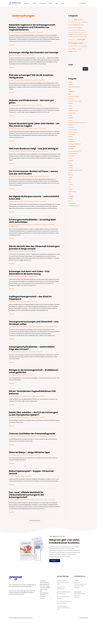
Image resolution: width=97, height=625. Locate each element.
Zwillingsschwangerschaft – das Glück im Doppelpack (30, 297)
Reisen (69, 163)
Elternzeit (79, 22)
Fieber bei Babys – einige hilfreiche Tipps (29, 452)
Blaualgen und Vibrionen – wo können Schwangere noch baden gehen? (63, 582)
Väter (69, 193)
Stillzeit (75, 46)
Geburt (80, 27)
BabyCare (80, 19)
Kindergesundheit (16, 128)
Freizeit (70, 105)
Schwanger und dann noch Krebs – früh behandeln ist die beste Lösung (29, 272)
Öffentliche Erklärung (44, 582)
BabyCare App (71, 91)
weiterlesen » (12, 44)
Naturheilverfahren (72, 153)
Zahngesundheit (72, 203)
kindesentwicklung (74, 34)
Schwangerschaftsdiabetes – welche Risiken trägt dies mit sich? (32, 348)
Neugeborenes (83, 36)
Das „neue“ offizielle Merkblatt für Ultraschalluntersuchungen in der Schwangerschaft (26, 495)
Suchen (85, 68)
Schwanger (11, 55)
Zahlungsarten (43, 594)
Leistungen (70, 139)
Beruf (69, 94)
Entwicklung (70, 24)
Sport (69, 46)
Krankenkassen (43, 580)
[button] (29, 3)
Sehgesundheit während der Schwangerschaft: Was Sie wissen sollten (63, 608)
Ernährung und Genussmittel (74, 101)
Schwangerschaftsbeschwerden (21, 80)
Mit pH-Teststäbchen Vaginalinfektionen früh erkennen (32, 392)
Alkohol (69, 19)
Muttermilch (70, 36)
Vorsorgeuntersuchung (72, 51)
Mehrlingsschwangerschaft (15, 301)
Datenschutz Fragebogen (45, 586)
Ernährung (11, 105)
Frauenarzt (70, 27)
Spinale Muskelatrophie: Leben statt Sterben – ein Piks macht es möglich (34, 124)
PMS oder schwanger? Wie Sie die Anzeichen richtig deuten (31, 76)
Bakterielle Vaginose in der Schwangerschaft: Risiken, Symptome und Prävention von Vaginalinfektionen (32, 27)
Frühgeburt (75, 27)
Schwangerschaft (75, 43)
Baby (10, 128)
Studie (81, 46)
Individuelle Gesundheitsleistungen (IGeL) (18, 176)
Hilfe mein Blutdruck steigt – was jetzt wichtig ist (33, 148)
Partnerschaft (71, 39)
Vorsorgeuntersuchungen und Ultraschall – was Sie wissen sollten (34, 323)
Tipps (73, 49)
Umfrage (70, 189)
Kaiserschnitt (84, 32)
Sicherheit (24, 32)
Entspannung (84, 22)
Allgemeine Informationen (15, 499)
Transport (70, 184)
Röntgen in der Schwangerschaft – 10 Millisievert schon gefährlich (33, 371)
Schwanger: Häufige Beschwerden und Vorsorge (33, 52)
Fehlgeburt (82, 24)
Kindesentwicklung (13, 201)
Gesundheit (78, 30)
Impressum (42, 598)
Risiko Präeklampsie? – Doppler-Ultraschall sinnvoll (31, 472)
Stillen (72, 46)
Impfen (73, 32)
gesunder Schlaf (71, 113)
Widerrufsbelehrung (44, 592)
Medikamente (23, 151)
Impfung (75, 32)
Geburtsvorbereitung (14, 326)
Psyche (75, 39)
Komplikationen (18, 32)
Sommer (84, 43)
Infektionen (11, 32)
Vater (77, 48)
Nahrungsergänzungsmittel (74, 151)
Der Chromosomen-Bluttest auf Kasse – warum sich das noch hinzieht (33, 172)
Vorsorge (24, 55)
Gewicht (70, 115)
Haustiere (70, 117)
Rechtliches (71, 160)
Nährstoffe (70, 148)
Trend (24, 201)
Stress (79, 46)
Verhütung (70, 196)
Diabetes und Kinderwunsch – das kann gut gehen (31, 101)
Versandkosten (43, 596)
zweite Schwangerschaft (73, 205)
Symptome (85, 46)
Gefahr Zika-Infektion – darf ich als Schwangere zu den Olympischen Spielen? (33, 413)
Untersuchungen (31, 32)
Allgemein (70, 84)
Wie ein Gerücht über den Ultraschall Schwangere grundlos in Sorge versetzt (34, 247)
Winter (70, 201)
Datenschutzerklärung (44, 584)
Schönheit (70, 165)
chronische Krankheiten (14, 151)
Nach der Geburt (72, 146)
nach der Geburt (76, 36)
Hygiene (69, 32)
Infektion (79, 32)
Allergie (72, 19)
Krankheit (22, 128)
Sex (69, 172)
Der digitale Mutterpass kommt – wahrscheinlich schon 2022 (34, 197)
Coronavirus (75, 22)
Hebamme (83, 30)
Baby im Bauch (70, 22)
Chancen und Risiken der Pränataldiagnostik (32, 433)
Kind (69, 34)
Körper (80, 34)
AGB (41, 591)
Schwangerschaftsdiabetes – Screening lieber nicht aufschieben (32, 220)
